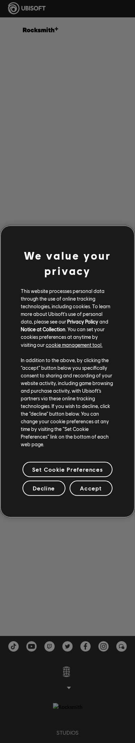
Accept (91, 488)
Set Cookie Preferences (67, 469)
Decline (44, 488)
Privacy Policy (82, 321)
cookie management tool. (74, 344)
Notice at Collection (43, 329)
